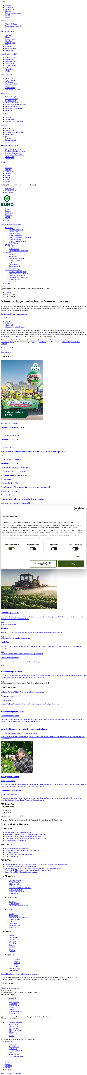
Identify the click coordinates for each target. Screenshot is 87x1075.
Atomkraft (8, 35)
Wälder (7, 71)
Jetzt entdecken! (6, 352)
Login (7, 179)
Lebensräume (9, 63)
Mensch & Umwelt (11, 24)
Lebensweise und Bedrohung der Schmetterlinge (54, 340)
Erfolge (7, 128)
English (7, 15)
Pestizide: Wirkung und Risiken (15, 840)
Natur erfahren (10, 119)
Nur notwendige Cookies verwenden (43, 564)
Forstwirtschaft (15, 336)
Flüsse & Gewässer (11, 57)
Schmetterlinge (10, 80)
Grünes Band (9, 59)
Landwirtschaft (10, 61)
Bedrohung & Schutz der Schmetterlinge (18, 832)
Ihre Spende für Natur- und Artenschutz (14, 314)
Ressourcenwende (11, 48)
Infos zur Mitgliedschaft (13, 153)
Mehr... (67, 979)
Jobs (6, 136)
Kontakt (8, 177)
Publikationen (9, 172)
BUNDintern (9, 110)
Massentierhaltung (11, 65)
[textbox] (19, 185)
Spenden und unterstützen (13, 13)
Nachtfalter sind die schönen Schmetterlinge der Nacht (23, 836)
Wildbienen (9, 82)
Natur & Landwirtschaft (13, 26)
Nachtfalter (42, 342)
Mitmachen (9, 7)
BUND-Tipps (9, 9)
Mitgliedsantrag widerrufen (30, 974)
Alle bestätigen (70, 564)
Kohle (7, 45)
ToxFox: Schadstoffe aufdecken (15, 104)
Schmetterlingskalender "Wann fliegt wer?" (19, 854)
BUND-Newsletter (11, 103)
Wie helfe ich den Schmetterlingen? (17, 848)
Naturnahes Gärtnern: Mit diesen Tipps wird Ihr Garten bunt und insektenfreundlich (33, 868)
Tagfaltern (62, 330)
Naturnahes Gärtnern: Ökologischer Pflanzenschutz (22, 850)
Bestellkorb (9, 192)
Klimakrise (8, 41)
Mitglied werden (10, 101)
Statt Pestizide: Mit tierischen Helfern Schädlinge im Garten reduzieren (28, 870)
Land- (5, 336)
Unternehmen (9, 159)
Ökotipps (8, 117)
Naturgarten (9, 78)
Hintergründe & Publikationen (15, 327)
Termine (8, 170)
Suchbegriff (5, 185)
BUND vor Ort (10, 134)
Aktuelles (8, 321)
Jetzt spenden (9, 189)
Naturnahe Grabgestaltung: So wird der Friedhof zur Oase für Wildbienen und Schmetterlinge (36, 864)
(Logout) (8, 181)
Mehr (78, 556)
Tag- (33, 342)
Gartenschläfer (10, 88)
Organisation (9, 130)
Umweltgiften (46, 334)
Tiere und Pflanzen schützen (14, 121)
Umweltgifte (9, 50)
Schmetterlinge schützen (13, 856)
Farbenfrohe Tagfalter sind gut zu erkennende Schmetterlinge (25, 834)
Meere (7, 67)
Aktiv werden (9, 325)
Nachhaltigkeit (10, 43)
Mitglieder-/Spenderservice (14, 132)
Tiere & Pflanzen (10, 28)
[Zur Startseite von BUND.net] (7, 205)
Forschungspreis (10, 140)
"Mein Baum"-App (11, 99)
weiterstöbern (15, 989)
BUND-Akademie (11, 106)
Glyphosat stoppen (11, 852)
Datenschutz (9, 142)
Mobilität (8, 46)
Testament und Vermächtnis (14, 155)
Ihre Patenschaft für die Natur (15, 151)
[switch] (33, 548)
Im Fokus (8, 323)
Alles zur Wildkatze (11, 84)
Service (7, 17)
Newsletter (8, 173)
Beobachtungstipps (7, 342)
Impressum (8, 168)
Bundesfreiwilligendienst (13, 108)
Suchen (32, 185)
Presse (7, 166)
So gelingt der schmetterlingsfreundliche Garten (21, 866)
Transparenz (9, 138)
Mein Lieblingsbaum (12, 97)
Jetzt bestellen (5, 989)
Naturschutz (9, 69)
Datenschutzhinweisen (26, 538)
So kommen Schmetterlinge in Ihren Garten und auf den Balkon (26, 838)
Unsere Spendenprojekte (13, 149)
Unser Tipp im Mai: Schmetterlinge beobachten (21, 872)
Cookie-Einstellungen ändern (10, 974)
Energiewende (10, 39)
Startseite (8, 292)
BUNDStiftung (10, 157)
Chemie (7, 37)
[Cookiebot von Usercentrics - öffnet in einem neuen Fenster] (75, 509)
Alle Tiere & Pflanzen (12, 90)
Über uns (8, 11)
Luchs (7, 86)
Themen (8, 5)
